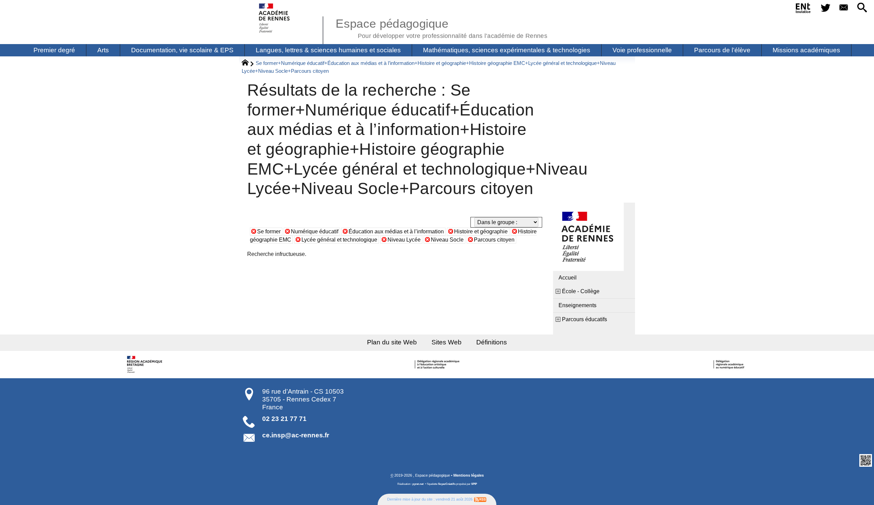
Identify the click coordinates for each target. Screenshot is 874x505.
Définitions (491, 342)
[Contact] (844, 8)
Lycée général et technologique (339, 240)
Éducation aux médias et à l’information (396, 231)
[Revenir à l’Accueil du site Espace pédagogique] (275, 18)
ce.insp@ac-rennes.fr (295, 435)
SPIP (474, 484)
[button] (862, 8)
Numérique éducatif (314, 231)
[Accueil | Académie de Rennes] (145, 364)
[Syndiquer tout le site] (480, 499)
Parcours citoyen (494, 240)
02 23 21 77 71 (284, 418)
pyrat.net (418, 484)
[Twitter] (825, 8)
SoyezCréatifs (446, 484)
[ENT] (803, 9)
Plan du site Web (392, 342)
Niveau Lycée (404, 240)
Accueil (568, 278)
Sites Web (447, 342)
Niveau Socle (447, 240)
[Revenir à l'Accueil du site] (248, 63)
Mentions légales (468, 475)
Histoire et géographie (481, 231)
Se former (269, 231)
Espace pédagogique (441, 27)
